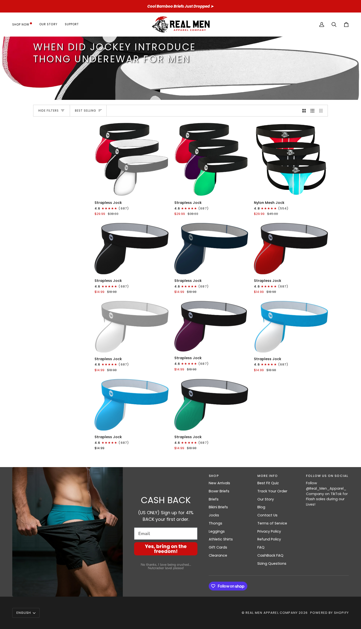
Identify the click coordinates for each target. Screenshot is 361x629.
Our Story (265, 499)
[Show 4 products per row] (322, 110)
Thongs (215, 523)
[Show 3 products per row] (312, 110)
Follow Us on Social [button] (327, 475)
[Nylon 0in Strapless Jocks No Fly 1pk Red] (291, 249)
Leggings (217, 531)
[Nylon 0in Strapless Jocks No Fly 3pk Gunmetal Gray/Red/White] (131, 159)
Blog (261, 507)
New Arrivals (219, 483)
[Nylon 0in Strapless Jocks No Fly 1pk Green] (211, 405)
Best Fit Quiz (268, 483)
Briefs (214, 499)
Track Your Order (272, 491)
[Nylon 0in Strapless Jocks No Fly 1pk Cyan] (131, 405)
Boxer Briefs (219, 491)
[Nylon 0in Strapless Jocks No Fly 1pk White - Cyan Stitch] (291, 327)
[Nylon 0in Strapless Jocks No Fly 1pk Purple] (211, 326)
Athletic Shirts (221, 539)
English (23, 612)
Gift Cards (218, 547)
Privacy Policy (269, 531)
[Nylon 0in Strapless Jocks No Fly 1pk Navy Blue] (211, 249)
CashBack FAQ (270, 555)
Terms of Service (272, 523)
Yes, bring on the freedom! (166, 549)
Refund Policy (269, 539)
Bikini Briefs (218, 507)
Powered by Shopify (329, 612)
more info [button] (267, 475)
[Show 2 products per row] (304, 110)
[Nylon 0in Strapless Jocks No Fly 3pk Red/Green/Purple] (211, 159)
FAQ (260, 547)
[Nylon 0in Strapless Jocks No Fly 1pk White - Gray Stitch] (131, 327)
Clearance (218, 555)
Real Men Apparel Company (272, 612)
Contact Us (267, 515)
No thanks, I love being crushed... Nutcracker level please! (166, 566)
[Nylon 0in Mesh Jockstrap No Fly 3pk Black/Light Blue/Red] (291, 159)
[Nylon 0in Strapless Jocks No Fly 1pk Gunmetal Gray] (131, 249)
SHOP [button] (214, 475)
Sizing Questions (271, 563)
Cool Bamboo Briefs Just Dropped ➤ (180, 6)
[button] (24, 24)
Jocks (214, 515)
